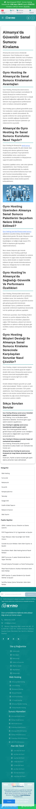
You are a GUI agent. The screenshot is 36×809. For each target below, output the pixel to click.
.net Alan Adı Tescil (18, 754)
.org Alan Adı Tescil (18, 758)
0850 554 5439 (9, 620)
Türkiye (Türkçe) (20, 11)
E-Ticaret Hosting (17, 700)
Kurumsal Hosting (17, 696)
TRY (12, 10)
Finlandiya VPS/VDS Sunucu (19, 738)
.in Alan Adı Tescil (18, 762)
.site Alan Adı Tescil (18, 773)
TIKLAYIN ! (26, 6)
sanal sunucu (26, 145)
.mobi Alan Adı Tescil (19, 776)
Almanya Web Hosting (18, 682)
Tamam (9, 801)
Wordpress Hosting (17, 689)
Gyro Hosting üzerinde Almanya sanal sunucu (17, 231)
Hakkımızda (16, 651)
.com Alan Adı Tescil (19, 751)
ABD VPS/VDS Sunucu (17, 742)
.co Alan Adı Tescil (18, 765)
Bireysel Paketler (17, 693)
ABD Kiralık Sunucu (16, 723)
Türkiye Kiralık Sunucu (17, 720)
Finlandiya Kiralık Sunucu (18, 727)
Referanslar (16, 658)
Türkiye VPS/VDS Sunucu (18, 735)
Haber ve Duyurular (18, 662)
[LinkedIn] (18, 639)
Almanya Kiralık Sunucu (18, 716)
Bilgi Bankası (16, 670)
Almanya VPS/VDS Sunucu (19, 731)
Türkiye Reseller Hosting (19, 708)
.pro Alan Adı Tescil (18, 769)
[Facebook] (3, 639)
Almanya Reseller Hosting (19, 704)
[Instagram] (13, 639)
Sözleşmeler (16, 673)
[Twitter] (8, 639)
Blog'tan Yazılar (17, 666)
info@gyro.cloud (10, 623)
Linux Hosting (16, 685)
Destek (31, 12)
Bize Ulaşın (16, 655)
